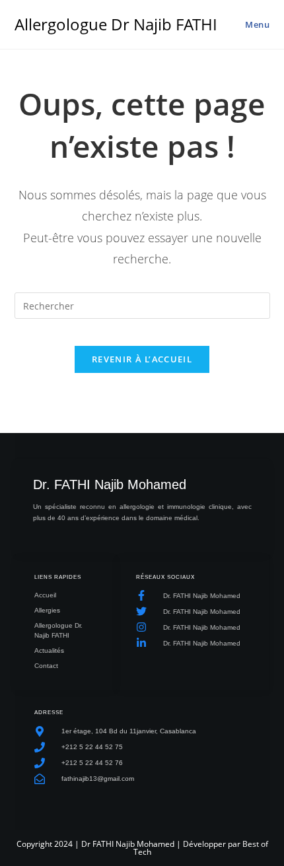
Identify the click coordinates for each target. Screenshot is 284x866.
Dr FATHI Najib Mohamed (127, 843)
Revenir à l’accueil (142, 359)
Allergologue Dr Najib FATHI (116, 24)
